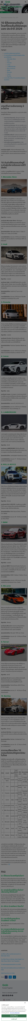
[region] (14, 1011)
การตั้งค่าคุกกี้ (14, 1019)
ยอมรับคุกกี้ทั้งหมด (14, 1015)
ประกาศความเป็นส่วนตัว (15, 1012)
